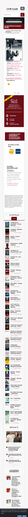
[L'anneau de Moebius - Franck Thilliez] (7, 293)
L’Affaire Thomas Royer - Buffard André (15, 406)
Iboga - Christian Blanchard (15, 311)
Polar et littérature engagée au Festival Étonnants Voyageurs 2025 (16, 492)
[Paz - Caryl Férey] (7, 400)
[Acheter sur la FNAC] (9, 84)
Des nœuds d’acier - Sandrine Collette (16, 338)
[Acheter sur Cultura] (18, 151)
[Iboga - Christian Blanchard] (7, 313)
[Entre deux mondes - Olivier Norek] (7, 387)
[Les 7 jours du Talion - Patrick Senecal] (7, 306)
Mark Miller (16, 414)
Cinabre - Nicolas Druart (15, 270)
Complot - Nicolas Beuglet (15, 379)
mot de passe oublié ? (12, 185)
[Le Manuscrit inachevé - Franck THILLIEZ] (7, 224)
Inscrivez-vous (13, 105)
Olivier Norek (16, 388)
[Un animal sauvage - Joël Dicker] (7, 394)
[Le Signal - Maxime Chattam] (7, 231)
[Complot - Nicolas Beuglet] (7, 380)
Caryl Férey (16, 400)
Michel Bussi (16, 423)
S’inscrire (15, 183)
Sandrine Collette (17, 341)
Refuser (24, 516)
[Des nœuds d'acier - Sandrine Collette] (7, 340)
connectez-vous (12, 107)
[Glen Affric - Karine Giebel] (7, 286)
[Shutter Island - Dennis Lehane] (7, 265)
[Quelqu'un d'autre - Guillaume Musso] (7, 353)
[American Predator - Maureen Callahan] (7, 331)
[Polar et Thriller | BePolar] (12, 9)
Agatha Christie (17, 361)
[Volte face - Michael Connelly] (7, 320)
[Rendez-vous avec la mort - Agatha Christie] (7, 360)
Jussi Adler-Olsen (17, 253)
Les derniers (14, 471)
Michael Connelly (17, 321)
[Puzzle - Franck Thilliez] (7, 238)
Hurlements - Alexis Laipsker (16, 244)
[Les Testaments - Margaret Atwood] (7, 367)
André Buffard (17, 409)
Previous (14, 443)
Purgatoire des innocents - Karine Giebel (16, 278)
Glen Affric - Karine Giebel (16, 284)
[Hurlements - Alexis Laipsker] (7, 245)
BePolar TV (14, 427)
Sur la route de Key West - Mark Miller (16, 412)
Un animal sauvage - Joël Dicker (16, 392)
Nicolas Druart (17, 273)
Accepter (19, 516)
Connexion (9, 183)
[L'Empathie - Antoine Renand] (7, 347)
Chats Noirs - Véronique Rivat (15, 298)
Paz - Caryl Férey (15, 398)
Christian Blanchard (18, 314)
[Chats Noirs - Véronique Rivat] (7, 299)
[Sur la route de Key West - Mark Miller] (7, 413)
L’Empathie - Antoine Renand (15, 345)
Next (14, 466)
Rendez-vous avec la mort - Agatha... (16, 358)
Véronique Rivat (17, 300)
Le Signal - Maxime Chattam (16, 230)
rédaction (15, 205)
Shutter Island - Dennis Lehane (15, 264)
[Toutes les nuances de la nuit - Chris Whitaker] (7, 327)
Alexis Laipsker (17, 246)
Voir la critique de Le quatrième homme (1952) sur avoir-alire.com (14, 78)
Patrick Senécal (17, 308)
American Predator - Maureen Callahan (16, 331)
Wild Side (16, 68)
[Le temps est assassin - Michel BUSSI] (7, 420)
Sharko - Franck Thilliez (15, 372)
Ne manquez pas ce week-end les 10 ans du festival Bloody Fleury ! (16, 503)
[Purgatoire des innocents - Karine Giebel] (7, 278)
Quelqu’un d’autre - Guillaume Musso (16, 352)
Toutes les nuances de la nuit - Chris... (16, 325)
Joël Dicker (16, 395)
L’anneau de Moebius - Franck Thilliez (15, 292)
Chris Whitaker (17, 328)
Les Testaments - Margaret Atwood (15, 365)
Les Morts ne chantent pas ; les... (16, 251)
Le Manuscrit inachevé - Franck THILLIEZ (15, 224)
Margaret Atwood (17, 368)
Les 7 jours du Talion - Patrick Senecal (15, 305)
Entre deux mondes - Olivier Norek (16, 385)
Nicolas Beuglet (17, 381)
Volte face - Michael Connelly (16, 318)
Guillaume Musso (17, 355)
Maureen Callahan (18, 334)
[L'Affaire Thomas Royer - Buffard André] (7, 404)
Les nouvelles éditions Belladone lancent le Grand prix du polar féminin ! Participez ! (16, 481)
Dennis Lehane (17, 266)
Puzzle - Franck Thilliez (15, 237)
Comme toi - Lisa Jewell (15, 257)
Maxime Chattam (17, 232)
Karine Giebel (16, 281)
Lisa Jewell (16, 260)
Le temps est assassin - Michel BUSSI (15, 420)
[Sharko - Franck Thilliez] (7, 374)
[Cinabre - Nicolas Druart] (7, 272)
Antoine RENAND (17, 348)
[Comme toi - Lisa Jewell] (7, 259)
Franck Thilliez (17, 227)
